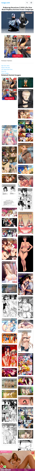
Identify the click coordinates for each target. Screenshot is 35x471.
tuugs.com (5, 3)
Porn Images (5, 73)
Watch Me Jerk (5, 67)
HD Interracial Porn (6, 69)
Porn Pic (3, 71)
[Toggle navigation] (31, 2)
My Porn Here (5, 65)
